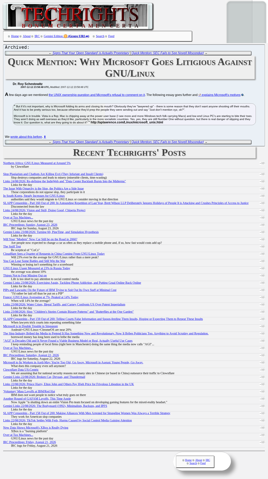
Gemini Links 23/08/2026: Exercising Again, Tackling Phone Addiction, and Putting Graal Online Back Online (72, 282)
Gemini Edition (53, 36)
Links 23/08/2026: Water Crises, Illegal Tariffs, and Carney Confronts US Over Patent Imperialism (64, 304)
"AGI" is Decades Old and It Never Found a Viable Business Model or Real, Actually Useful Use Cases (67, 340)
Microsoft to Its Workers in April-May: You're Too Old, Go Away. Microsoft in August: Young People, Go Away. (73, 362)
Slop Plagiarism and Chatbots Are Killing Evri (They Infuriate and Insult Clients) (53, 174)
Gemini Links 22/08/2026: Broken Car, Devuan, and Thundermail (44, 377)
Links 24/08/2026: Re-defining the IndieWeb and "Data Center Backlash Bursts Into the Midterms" (64, 181)
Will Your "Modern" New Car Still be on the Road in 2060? (40, 239)
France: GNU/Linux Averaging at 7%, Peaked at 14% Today (40, 297)
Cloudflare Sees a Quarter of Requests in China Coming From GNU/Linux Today (54, 253)
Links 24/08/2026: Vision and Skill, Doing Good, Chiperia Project (44, 210)
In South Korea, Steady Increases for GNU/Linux (34, 195)
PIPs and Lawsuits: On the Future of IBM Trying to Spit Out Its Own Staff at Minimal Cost (59, 290)
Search (100, 36)
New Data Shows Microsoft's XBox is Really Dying (35, 427)
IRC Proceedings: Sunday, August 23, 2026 (30, 224)
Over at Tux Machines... (18, 217)
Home (15, 36)
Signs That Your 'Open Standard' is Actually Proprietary (91, 53)
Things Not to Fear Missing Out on (25, 275)
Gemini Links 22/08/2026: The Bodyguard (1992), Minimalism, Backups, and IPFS (55, 406)
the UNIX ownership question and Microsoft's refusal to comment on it (97, 95)
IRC (37, 36)
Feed (111, 36)
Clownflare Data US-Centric (21, 369)
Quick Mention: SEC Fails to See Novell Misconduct (167, 53)
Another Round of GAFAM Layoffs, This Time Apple (37, 398)
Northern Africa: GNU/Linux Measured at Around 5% (37, 163)
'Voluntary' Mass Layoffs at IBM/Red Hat (29, 391)
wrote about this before (26, 136)
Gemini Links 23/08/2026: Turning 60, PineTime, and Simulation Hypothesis (51, 232)
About (27, 36)
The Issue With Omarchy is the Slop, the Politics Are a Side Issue (43, 188)
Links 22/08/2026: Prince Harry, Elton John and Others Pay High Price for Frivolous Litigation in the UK (68, 384)
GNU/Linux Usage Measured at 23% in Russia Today (36, 268)
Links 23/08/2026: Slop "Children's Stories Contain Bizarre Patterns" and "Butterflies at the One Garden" (68, 311)
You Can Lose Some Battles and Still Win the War (34, 261)
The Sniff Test (12, 246)
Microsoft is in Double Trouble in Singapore (30, 326)
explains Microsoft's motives (221, 95)
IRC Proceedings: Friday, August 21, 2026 (29, 442)
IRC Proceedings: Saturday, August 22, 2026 (31, 355)
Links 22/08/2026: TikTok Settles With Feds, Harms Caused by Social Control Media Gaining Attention (67, 420)
